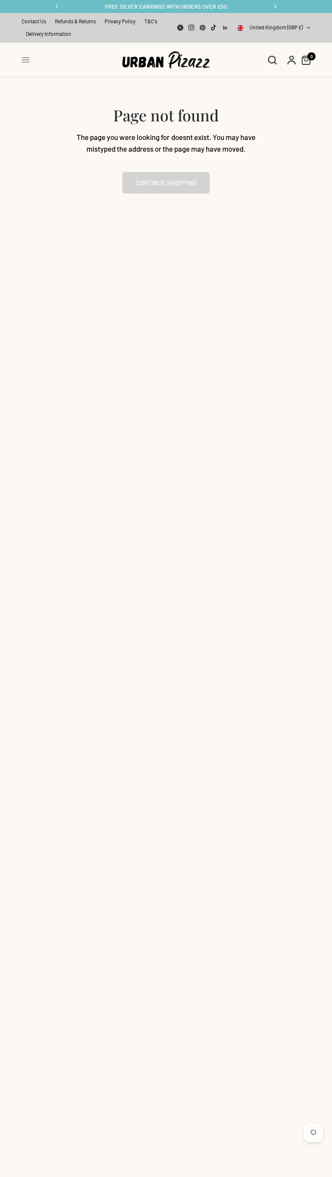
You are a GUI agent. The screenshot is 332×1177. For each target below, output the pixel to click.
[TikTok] (214, 27)
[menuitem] (36, 21)
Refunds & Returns (75, 21)
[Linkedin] (225, 27)
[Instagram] (191, 27)
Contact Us (34, 21)
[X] (180, 27)
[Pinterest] (202, 27)
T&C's (150, 21)
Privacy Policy (120, 21)
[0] (303, 60)
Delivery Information (48, 34)
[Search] (272, 60)
